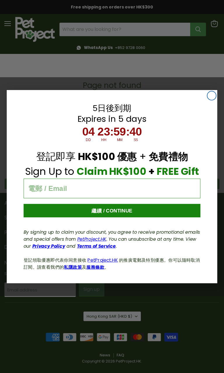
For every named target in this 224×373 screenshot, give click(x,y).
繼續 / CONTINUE (112, 210)
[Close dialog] (211, 95)
